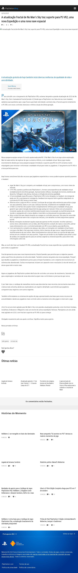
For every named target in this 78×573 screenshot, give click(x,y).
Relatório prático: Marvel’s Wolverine (52, 462)
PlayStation (11, 8)
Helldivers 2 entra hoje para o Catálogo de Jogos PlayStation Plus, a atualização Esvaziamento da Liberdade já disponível (17, 521)
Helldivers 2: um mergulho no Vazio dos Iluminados (18, 434)
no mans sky (14, 341)
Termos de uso (24, 564)
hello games (5, 341)
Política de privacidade (9, 567)
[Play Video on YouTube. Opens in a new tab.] (72, 150)
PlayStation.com (7, 564)
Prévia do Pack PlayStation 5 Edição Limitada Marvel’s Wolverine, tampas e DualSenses (58, 520)
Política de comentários (27, 567)
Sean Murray (12, 86)
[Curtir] (9, 437)
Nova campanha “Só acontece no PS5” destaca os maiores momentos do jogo (56, 435)
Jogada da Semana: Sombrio (10, 462)
